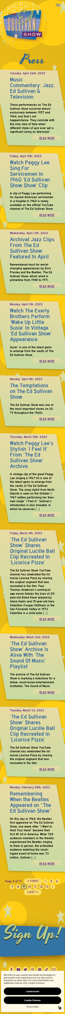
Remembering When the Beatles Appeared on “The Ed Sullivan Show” (31, 802)
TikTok (47, 969)
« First (33, 881)
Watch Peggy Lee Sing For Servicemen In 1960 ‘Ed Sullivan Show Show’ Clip (30, 174)
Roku (54, 969)
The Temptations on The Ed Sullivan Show (31, 391)
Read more (47, 138)
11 (35, 887)
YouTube (18, 969)
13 (47, 887)
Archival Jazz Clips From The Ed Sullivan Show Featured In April (32, 248)
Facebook (11, 969)
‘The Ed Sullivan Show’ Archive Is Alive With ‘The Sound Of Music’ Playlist (29, 655)
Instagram (32, 969)
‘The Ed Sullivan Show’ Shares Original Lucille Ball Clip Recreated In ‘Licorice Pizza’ (32, 551)
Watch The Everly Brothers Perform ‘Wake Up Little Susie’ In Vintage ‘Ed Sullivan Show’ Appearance (31, 325)
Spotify (39, 969)
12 (41, 887)
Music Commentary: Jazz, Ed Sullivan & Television (32, 88)
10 (29, 887)
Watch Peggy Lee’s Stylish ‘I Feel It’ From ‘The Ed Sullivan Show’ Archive (31, 454)
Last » (32, 892)
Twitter (25, 969)
